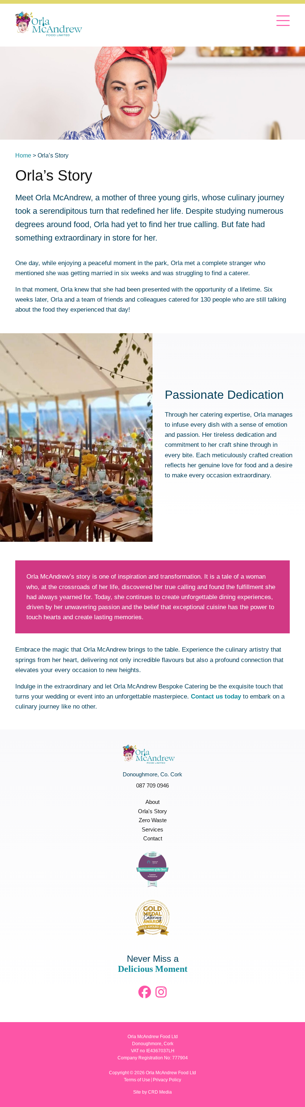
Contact (152, 838)
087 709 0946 (152, 785)
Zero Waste (153, 820)
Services (152, 829)
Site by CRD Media (152, 1092)
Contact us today (216, 696)
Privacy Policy (167, 1079)
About (152, 802)
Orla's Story (152, 811)
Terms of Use (137, 1079)
